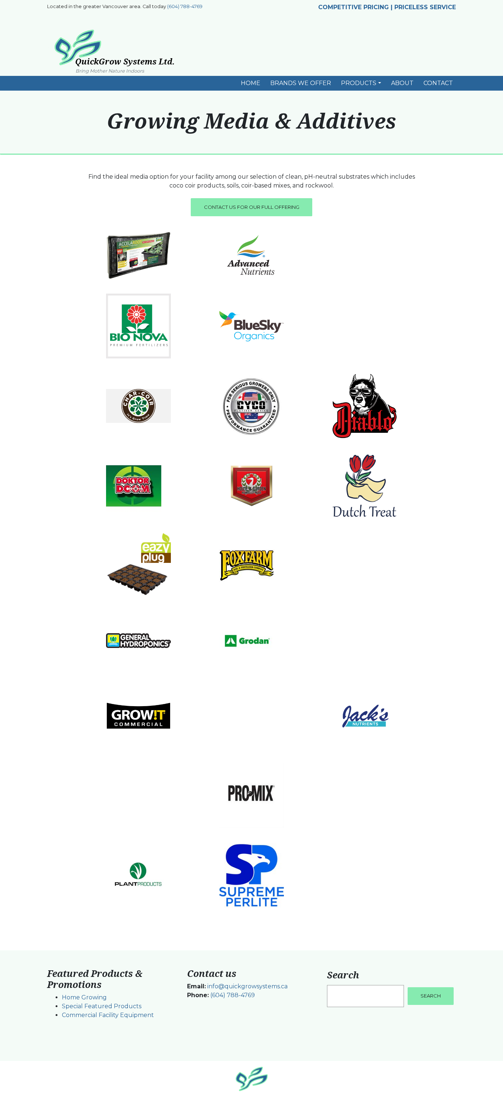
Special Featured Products (101, 1006)
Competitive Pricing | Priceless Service (387, 7)
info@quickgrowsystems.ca (247, 986)
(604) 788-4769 (185, 6)
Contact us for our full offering (251, 207)
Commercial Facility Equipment (108, 1015)
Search (343, 974)
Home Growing (84, 997)
